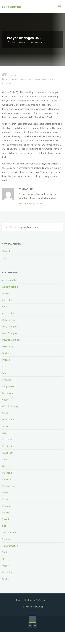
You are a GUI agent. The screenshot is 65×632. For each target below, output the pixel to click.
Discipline (6, 353)
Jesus (5, 426)
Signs (5, 525)
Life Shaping (8, 446)
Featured (6, 379)
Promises (6, 506)
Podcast (6, 492)
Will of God (48, 79)
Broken (5, 293)
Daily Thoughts (9, 326)
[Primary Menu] (59, 6)
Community (8, 313)
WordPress (43, 600)
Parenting (7, 472)
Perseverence (9, 485)
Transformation (10, 545)
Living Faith (7, 452)
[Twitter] (35, 625)
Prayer (37, 79)
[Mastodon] (30, 625)
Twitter (5, 257)
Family (5, 373)
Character (7, 300)
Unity (4, 559)
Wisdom (6, 579)
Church (5, 306)
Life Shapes (8, 439)
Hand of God (26, 79)
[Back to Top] (32, 619)
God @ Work (8, 393)
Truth (5, 552)
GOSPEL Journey (10, 406)
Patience (6, 479)
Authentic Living (10, 286)
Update (6, 565)
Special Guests (9, 532)
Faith (4, 366)
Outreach (6, 466)
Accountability (9, 280)
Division (6, 359)
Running (6, 512)
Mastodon (7, 251)
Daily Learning (18, 42)
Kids (4, 432)
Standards (7, 539)
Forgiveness (8, 386)
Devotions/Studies (11, 339)
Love (4, 459)
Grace (5, 412)
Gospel (5, 399)
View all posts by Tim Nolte (32, 203)
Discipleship (8, 346)
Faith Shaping (11, 6)
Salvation (6, 519)
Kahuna (32, 600)
